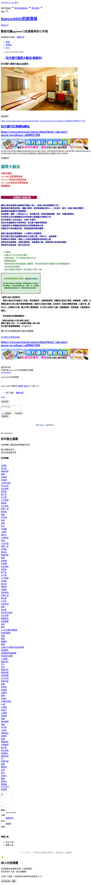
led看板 (4, 713)
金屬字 (4, 699)
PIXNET (28, 852)
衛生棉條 (5, 750)
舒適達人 (5, 753)
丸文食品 (5, 506)
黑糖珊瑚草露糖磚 (8, 653)
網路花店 (5, 670)
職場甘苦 (20, 37)
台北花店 (5, 678)
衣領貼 (4, 466)
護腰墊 (4, 642)
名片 (8, 48)
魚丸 (3, 526)
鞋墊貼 (4, 503)
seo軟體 (4, 659)
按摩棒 (4, 736)
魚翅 (3, 541)
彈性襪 (4, 716)
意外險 (4, 610)
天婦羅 (4, 529)
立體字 (4, 693)
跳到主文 (5, 25)
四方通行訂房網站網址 (15, 126)
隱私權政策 (59, 852)
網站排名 (5, 662)
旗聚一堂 (5, 509)
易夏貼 (4, 492)
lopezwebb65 (6, 372)
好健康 (4, 590)
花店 (3, 667)
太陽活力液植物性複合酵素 (12, 647)
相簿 (8, 42)
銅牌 (3, 696)
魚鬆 (3, 520)
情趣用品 (5, 733)
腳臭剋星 (5, 471)
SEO (3, 664)
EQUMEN (5, 787)
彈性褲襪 (5, 722)
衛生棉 (4, 748)
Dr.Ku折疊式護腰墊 (9, 630)
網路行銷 (5, 756)
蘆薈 (3, 764)
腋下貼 (4, 494)
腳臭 (3, 474)
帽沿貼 (4, 468)
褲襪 (3, 719)
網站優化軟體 (6, 656)
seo (2, 759)
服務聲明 (69, 852)
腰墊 (3, 639)
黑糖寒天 (5, 650)
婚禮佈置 (5, 673)
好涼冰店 (5, 486)
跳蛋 (3, 739)
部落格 (9, 45)
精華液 (4, 767)
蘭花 (3, 627)
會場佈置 (5, 675)
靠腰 (3, 636)
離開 (13, 881)
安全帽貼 (5, 489)
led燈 (3, 704)
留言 (26, 386)
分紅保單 (5, 616)
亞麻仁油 (5, 595)
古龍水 (4, 776)
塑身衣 (4, 781)
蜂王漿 (4, 598)
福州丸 (4, 535)
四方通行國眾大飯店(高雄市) (24, 57)
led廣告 (4, 707)
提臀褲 (4, 789)
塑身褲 (4, 784)
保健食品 (5, 593)
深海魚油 (5, 604)
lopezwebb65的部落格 (19, 18)
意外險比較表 (6, 613)
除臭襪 (4, 477)
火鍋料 (4, 532)
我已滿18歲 (6, 881)
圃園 (3, 779)
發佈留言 (5, 416)
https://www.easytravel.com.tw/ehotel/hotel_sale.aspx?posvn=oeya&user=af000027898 (34, 133)
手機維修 (5, 745)
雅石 (3, 624)
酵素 (3, 607)
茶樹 (3, 770)
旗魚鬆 (4, 512)
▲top (3, 397)
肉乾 (3, 523)
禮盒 (3, 515)
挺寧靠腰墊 (6, 633)
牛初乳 (4, 601)
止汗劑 (4, 497)
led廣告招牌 (6, 701)
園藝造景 (5, 618)
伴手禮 (4, 518)
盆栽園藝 (5, 621)
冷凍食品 (5, 538)
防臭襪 (4, 480)
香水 (3, 773)
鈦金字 (4, 710)
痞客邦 (21, 386)
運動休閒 (19, 393)
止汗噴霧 (5, 500)
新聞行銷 (5, 761)
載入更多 (5, 402)
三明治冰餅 (6, 483)
